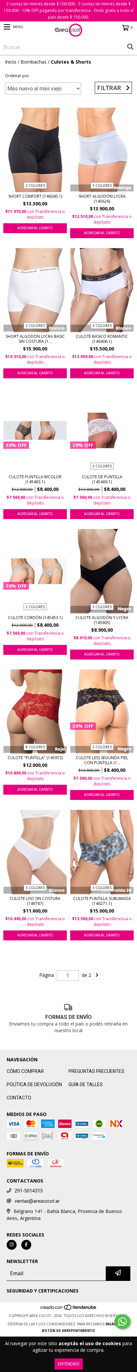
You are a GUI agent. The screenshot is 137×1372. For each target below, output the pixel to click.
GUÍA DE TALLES (85, 1084)
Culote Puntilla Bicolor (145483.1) (35, 479)
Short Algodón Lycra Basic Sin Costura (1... (35, 339)
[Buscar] (130, 47)
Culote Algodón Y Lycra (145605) (101, 620)
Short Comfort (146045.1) (35, 196)
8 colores (35, 747)
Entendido (68, 1364)
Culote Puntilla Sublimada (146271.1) (102, 901)
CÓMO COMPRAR (25, 1071)
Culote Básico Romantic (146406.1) (102, 339)
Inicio (10, 62)
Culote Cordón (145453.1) (35, 617)
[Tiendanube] (69, 1309)
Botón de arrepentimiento (68, 1330)
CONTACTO (19, 1097)
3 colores (102, 185)
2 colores (35, 185)
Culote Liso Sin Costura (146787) (35, 901)
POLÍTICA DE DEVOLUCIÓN (34, 1084)
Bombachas (34, 62)
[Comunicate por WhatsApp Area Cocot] (122, 1321)
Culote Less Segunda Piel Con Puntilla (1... (102, 760)
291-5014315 (29, 1190)
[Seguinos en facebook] (26, 1245)
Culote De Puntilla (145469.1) (102, 479)
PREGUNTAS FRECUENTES (96, 1071)
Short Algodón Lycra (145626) (102, 199)
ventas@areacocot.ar (37, 1201)
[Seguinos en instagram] (12, 1245)
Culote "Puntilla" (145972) (35, 757)
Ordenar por (17, 76)
